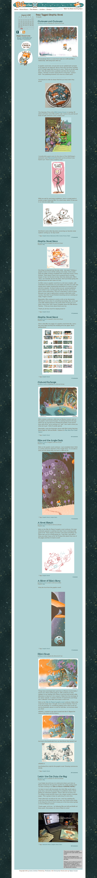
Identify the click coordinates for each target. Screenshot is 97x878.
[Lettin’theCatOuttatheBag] (52, 776)
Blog (44, 244)
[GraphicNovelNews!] (48, 317)
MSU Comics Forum (60, 112)
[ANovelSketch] (45, 522)
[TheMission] (34, 9)
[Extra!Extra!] (24, 9)
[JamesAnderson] (33, 870)
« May (21, 28)
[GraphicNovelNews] (48, 241)
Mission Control (42, 23)
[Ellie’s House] (58, 688)
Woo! (60, 844)
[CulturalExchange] (47, 382)
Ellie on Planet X (50, 4)
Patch (68, 236)
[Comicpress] (57, 870)
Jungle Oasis (53, 517)
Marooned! (51, 158)
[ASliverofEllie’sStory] (49, 580)
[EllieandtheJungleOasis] (50, 440)
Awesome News (46, 844)
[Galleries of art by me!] (24, 37)
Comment (75, 577)
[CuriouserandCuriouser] (50, 21)
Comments (75, 237)
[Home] (16, 9)
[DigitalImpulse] (74, 870)
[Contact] (49, 9)
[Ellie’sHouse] (44, 654)
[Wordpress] (48, 870)
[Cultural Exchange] (58, 416)
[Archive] (42, 9)
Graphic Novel (46, 236)
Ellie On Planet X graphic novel (55, 702)
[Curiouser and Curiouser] (58, 56)
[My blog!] (24, 39)
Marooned (53, 236)
